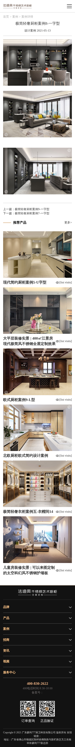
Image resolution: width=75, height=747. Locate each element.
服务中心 (9, 672)
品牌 (6, 607)
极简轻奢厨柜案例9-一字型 (32, 209)
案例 (6, 628)
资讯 (6, 650)
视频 (6, 661)
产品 (6, 618)
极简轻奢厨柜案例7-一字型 (32, 213)
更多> (68, 222)
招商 (6, 639)
